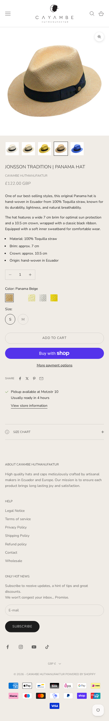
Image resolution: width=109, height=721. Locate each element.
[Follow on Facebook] (7, 646)
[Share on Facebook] (20, 379)
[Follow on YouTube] (34, 646)
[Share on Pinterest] (34, 379)
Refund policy (16, 544)
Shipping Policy (17, 535)
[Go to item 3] (45, 149)
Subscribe (22, 626)
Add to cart (54, 338)
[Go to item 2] (28, 149)
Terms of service (18, 519)
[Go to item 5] (77, 149)
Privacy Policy (16, 527)
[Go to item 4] (61, 149)
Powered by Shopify (80, 674)
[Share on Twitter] (27, 379)
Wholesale (13, 560)
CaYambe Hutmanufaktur (26, 176)
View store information (29, 405)
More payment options (54, 365)
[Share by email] (41, 379)
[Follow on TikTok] (47, 646)
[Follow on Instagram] (20, 646)
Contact (11, 552)
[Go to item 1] (12, 149)
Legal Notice (15, 510)
